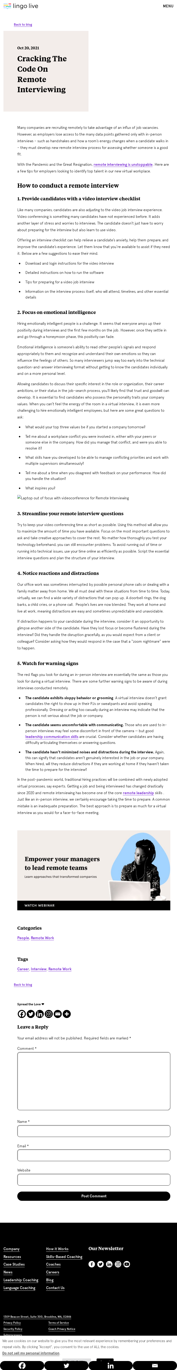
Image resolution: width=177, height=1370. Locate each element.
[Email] (58, 1014)
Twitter (100, 1264)
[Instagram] (49, 1014)
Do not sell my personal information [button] (30, 1353)
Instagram (118, 1264)
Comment (27, 1048)
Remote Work (42, 938)
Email (23, 1146)
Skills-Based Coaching (64, 1257)
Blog (49, 1280)
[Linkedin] (40, 1014)
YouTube (127, 1264)
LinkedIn (109, 1264)
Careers (52, 1272)
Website (23, 1170)
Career (23, 969)
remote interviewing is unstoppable (123, 164)
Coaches (53, 1264)
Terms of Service (58, 1322)
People (23, 938)
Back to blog (23, 25)
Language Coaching (19, 1288)
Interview (39, 969)
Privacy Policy (12, 1322)
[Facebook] (22, 1014)
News (7, 1272)
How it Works (57, 1249)
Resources (12, 1257)
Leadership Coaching (20, 1280)
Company (11, 1249)
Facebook (91, 1264)
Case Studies (14, 1264)
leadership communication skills (51, 736)
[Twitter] (31, 1014)
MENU (168, 6)
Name (23, 1121)
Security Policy (12, 1329)
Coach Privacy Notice (61, 1329)
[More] (67, 1014)
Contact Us (55, 1288)
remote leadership (138, 793)
